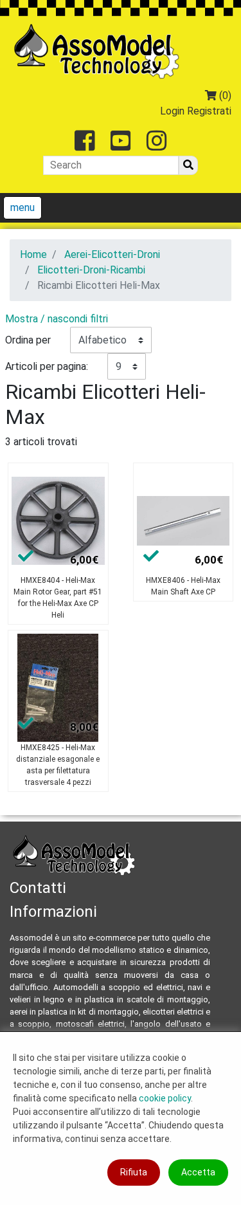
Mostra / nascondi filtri (56, 319)
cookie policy (165, 1098)
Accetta (198, 1172)
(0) (224, 95)
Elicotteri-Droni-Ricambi (91, 270)
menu (22, 207)
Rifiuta (133, 1172)
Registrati (209, 111)
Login (172, 111)
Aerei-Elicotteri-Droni (112, 254)
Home (33, 254)
